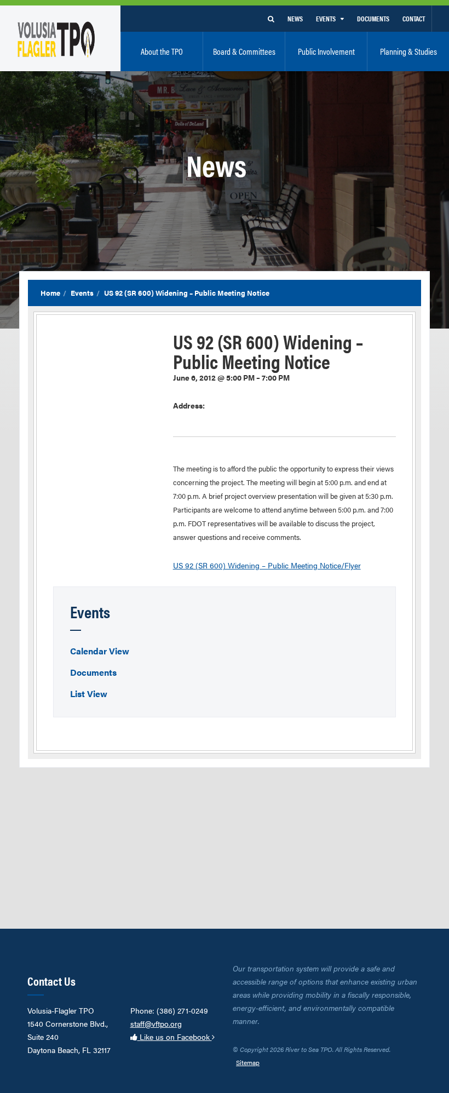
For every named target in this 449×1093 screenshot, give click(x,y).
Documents (93, 672)
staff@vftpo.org (156, 1023)
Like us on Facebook (174, 1036)
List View (88, 693)
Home (50, 292)
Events (82, 292)
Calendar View (99, 651)
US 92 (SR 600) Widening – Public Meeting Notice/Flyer (267, 565)
